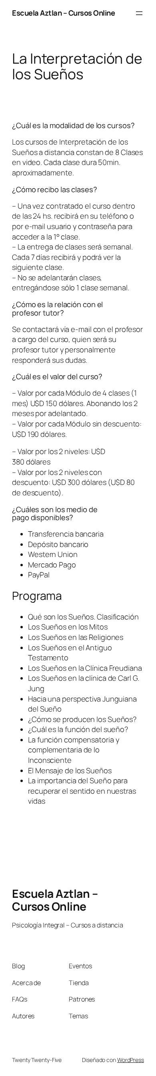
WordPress (130, 1060)
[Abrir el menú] (139, 13)
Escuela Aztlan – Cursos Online (63, 13)
